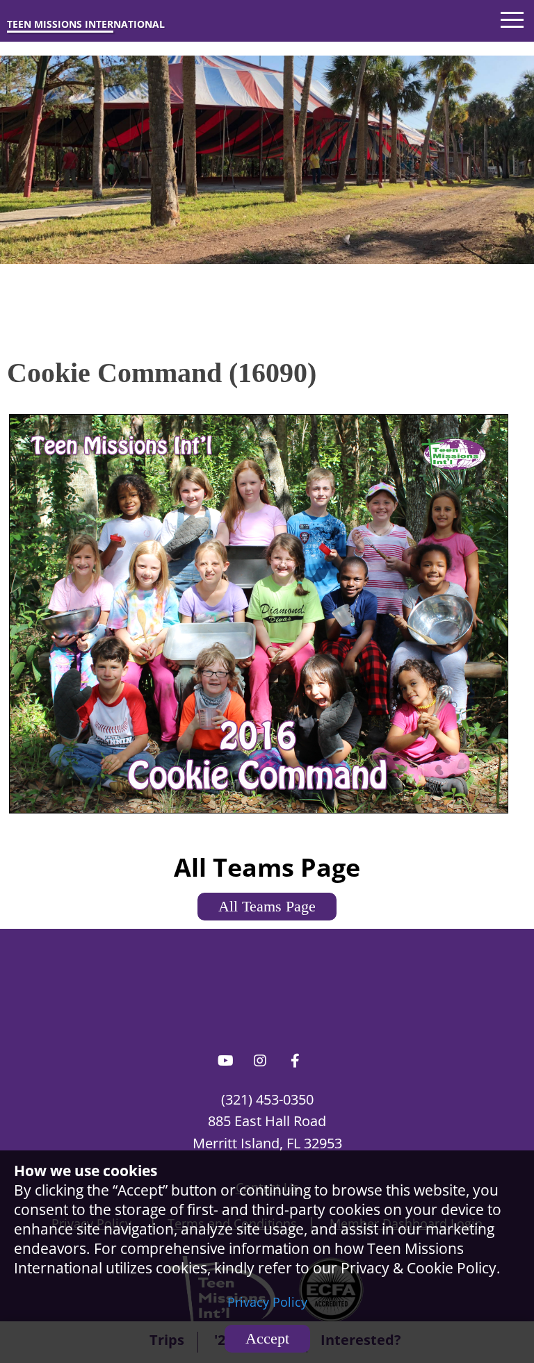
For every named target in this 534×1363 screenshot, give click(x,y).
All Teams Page (267, 906)
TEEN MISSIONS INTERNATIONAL (86, 24)
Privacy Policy (267, 1302)
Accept (267, 1338)
